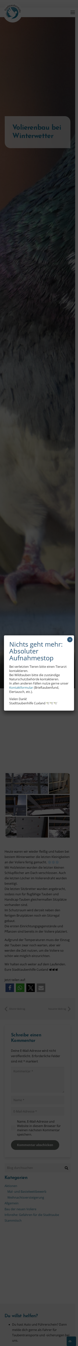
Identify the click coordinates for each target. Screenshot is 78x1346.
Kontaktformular (21, 687)
